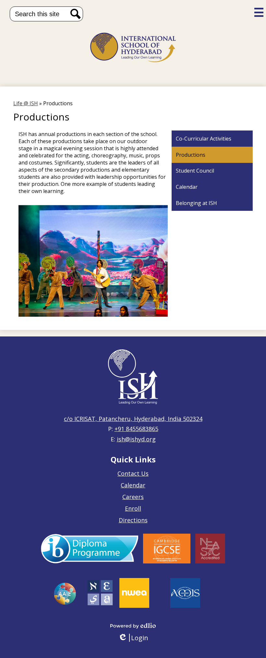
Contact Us (133, 473)
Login (133, 638)
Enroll (133, 508)
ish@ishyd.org (136, 439)
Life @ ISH (25, 103)
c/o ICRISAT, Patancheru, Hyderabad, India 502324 (133, 419)
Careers (133, 497)
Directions (133, 520)
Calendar (133, 485)
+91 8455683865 (136, 429)
